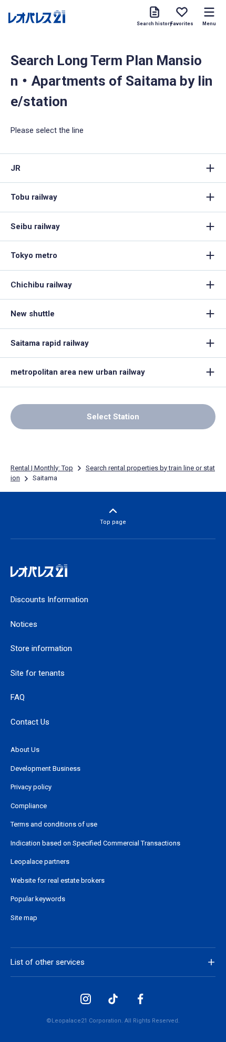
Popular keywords (38, 899)
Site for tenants (38, 673)
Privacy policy (31, 787)
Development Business (45, 768)
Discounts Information (49, 599)
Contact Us (30, 722)
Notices (24, 624)
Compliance (29, 806)
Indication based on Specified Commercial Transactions (95, 843)
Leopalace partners (40, 861)
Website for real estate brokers (58, 880)
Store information (41, 648)
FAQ (18, 697)
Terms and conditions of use (54, 824)
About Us (25, 750)
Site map (24, 918)
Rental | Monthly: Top (42, 468)
